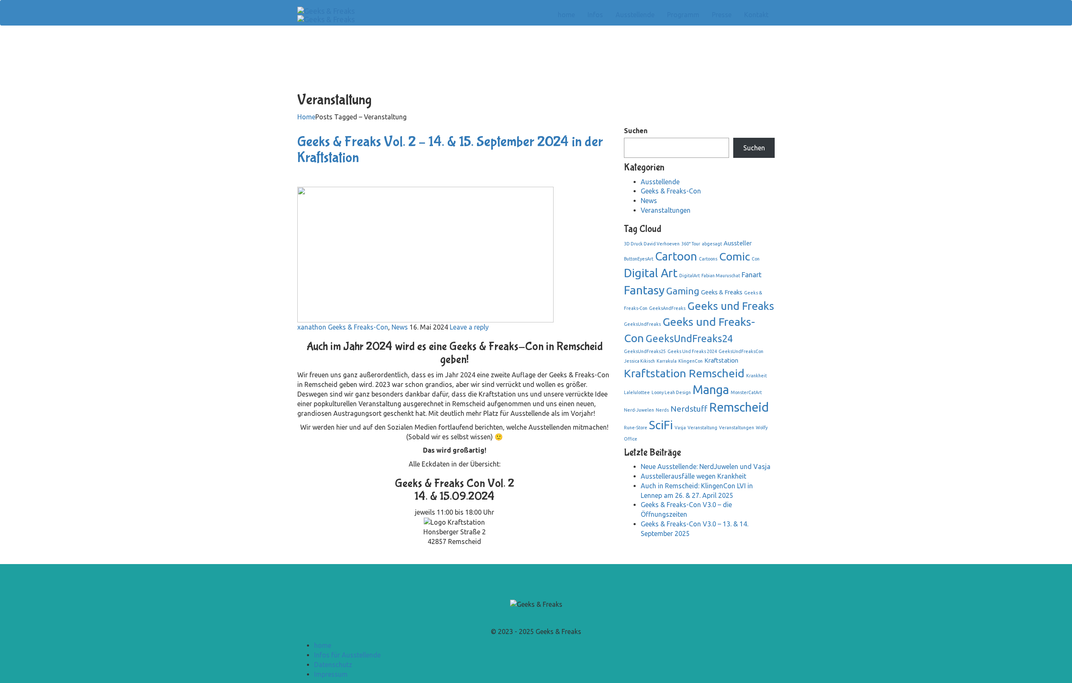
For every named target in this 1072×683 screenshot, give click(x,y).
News (400, 327)
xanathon (311, 327)
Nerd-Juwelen (639, 409)
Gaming (682, 291)
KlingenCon (690, 360)
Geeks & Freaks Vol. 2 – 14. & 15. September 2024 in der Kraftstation (450, 150)
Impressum (331, 674)
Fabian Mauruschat (720, 275)
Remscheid (739, 407)
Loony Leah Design (671, 392)
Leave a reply (469, 327)
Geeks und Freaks (730, 306)
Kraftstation (721, 360)
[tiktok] (541, 617)
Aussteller (738, 243)
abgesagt (712, 243)
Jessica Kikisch (639, 360)
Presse (722, 14)
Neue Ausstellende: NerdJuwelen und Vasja (705, 466)
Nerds (662, 409)
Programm (683, 14)
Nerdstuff (688, 408)
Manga (711, 390)
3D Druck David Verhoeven (652, 243)
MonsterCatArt (746, 392)
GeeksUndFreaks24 (689, 338)
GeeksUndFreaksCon (741, 351)
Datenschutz (333, 664)
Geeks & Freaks (721, 292)
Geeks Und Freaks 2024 (692, 351)
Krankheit (756, 375)
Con (756, 258)
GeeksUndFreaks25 (645, 351)
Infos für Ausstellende (347, 655)
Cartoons (708, 258)
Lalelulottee (637, 392)
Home (306, 117)
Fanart (752, 274)
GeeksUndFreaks (642, 324)
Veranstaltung (702, 427)
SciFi (661, 424)
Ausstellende (635, 14)
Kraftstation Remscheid (684, 373)
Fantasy (644, 289)
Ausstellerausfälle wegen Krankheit (693, 476)
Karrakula (667, 360)
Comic (734, 256)
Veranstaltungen (666, 210)
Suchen (635, 130)
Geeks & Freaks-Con (358, 327)
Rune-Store (635, 427)
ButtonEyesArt (638, 258)
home (566, 14)
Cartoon (676, 256)
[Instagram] (536, 617)
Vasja (680, 427)
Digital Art (651, 272)
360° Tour (690, 243)
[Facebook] (530, 617)
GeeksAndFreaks (667, 308)
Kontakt (756, 14)
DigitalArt (689, 275)
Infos (595, 14)
